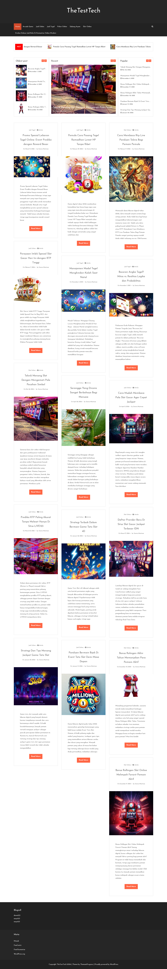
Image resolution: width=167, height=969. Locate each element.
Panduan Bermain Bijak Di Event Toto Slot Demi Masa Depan (135, 101)
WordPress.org (19, 954)
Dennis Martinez (60, 111)
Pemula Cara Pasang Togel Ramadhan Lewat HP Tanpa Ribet (63, 47)
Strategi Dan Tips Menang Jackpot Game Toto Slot (135, 110)
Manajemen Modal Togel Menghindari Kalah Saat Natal (37, 81)
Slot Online (87, 27)
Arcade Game (28, 27)
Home (17, 27)
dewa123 (17, 915)
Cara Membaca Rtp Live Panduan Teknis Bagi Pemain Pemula (126, 47)
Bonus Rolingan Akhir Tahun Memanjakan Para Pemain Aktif (37, 107)
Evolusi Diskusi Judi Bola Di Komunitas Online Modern (35, 33)
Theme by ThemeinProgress (82, 964)
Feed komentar (19, 950)
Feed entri (17, 945)
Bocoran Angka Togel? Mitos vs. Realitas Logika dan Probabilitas (37, 69)
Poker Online (62, 27)
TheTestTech (83, 11)
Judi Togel (51, 27)
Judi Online (40, 27)
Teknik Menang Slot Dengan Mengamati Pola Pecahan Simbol (83, 107)
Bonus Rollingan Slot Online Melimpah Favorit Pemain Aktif (37, 94)
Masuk (16, 941)
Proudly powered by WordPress (106, 964)
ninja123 (17, 919)
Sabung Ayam (75, 27)
